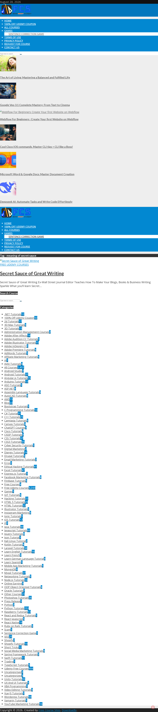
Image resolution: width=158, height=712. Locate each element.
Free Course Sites (49, 710)
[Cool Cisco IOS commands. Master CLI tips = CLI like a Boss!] (8, 139)
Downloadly (69, 710)
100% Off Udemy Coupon (20, 24)
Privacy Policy (13, 40)
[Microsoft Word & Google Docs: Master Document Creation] (8, 167)
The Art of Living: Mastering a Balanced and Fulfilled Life (35, 77)
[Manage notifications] (153, 707)
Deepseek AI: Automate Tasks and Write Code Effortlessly (36, 201)
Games (8, 30)
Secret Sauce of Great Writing (32, 273)
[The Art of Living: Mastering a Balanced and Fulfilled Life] (8, 70)
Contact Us (11, 47)
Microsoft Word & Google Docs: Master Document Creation (37, 174)
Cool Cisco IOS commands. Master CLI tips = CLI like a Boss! (36, 146)
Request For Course (17, 44)
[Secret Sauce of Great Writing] (19, 261)
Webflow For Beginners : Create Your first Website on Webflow (39, 119)
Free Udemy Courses (14, 264)
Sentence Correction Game (26, 34)
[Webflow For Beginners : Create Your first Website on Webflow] (39, 112)
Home (8, 20)
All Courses (12, 27)
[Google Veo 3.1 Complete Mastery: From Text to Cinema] (8, 98)
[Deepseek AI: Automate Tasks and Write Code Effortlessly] (8, 194)
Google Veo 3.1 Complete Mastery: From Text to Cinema (35, 104)
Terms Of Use (12, 37)
